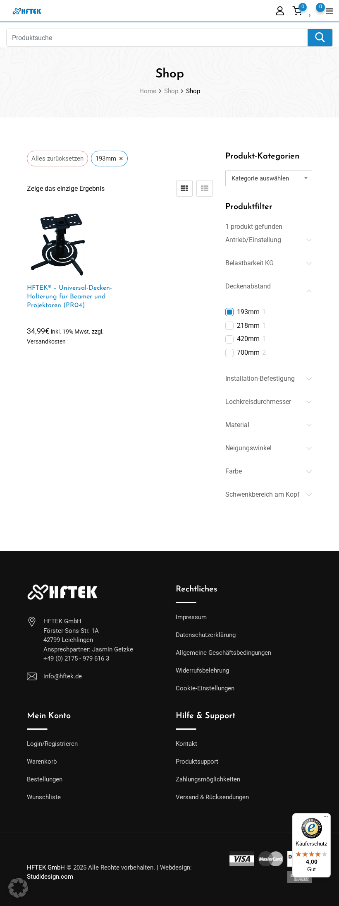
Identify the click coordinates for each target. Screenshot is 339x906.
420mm (248, 339)
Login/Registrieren (52, 743)
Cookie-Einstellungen (205, 688)
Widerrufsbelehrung (202, 670)
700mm (248, 352)
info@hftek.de (62, 676)
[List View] (204, 188)
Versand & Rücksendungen (212, 797)
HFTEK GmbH (46, 867)
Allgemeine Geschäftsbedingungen (223, 652)
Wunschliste (44, 797)
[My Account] (280, 10)
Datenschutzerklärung (206, 635)
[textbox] (269, 178)
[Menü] (326, 818)
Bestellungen (44, 779)
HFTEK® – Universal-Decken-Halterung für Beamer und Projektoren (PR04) (69, 297)
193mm (248, 312)
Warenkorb (42, 761)
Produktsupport (197, 761)
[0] (311, 10)
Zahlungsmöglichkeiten (208, 779)
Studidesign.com (50, 876)
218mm (248, 325)
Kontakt (186, 743)
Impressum (191, 617)
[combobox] (268, 178)
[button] (18, 888)
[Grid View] (184, 188)
